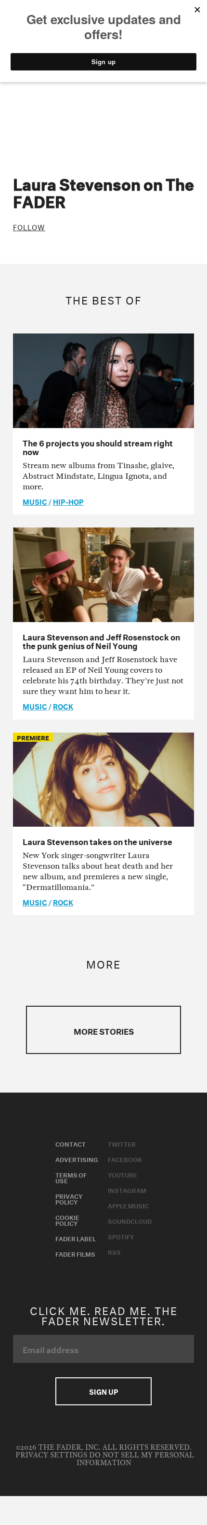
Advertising (76, 1159)
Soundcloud (130, 1220)
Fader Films (75, 1253)
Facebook (125, 1159)
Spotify (121, 1236)
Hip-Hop (68, 501)
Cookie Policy (67, 1219)
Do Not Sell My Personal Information (135, 1459)
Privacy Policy (68, 1198)
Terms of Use (71, 1177)
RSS (114, 1251)
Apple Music (128, 1205)
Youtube (122, 1174)
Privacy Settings (51, 1455)
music (35, 501)
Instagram (127, 1189)
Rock (63, 705)
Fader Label (75, 1238)
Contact (70, 1143)
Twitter (122, 1143)
